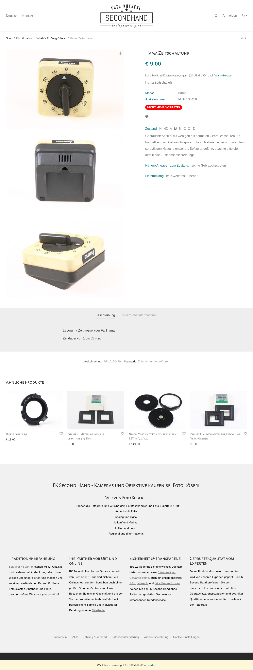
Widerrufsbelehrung (156, 637)
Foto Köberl (82, 577)
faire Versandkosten (167, 583)
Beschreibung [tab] (105, 315)
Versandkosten (222, 75)
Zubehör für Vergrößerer (51, 38)
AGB (75, 637)
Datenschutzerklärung (125, 637)
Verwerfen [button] (149, 665)
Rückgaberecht (138, 583)
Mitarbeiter (98, 610)
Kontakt (27, 15)
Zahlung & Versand (95, 637)
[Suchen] (216, 16)
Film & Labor (24, 38)
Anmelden (230, 15)
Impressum (61, 637)
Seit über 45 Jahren (21, 566)
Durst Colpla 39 (16, 434)
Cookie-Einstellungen (186, 637)
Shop (9, 38)
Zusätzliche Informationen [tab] (139, 315)
